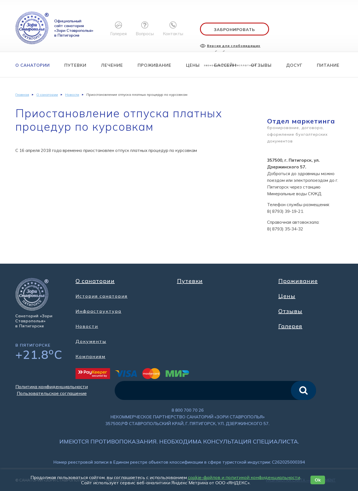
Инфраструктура (98, 311)
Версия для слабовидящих (233, 46)
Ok (318, 480)
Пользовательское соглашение (52, 393)
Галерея (290, 326)
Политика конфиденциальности (51, 386)
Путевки (75, 65)
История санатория (102, 296)
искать (303, 390)
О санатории (32, 65)
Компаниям (90, 356)
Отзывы (261, 65)
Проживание (154, 65)
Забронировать (234, 29)
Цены (193, 65)
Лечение (112, 65)
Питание (328, 65)
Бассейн (225, 65)
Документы (91, 341)
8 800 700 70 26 (187, 410)
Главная (22, 94)
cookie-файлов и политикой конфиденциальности (244, 477)
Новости (72, 94)
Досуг (294, 65)
